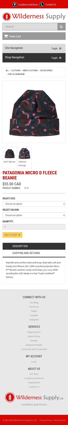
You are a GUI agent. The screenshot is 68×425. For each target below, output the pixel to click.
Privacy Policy (46, 420)
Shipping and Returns (26, 253)
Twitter (34, 311)
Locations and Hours (34, 378)
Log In (34, 361)
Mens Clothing (30, 70)
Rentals (34, 340)
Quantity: (8, 221)
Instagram (34, 319)
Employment (34, 382)
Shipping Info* (34, 332)
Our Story (34, 374)
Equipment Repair (34, 345)
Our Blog (34, 302)
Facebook (34, 306)
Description (20, 246)
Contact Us (34, 386)
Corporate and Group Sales (34, 349)
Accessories (46, 70)
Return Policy (34, 336)
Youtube (34, 315)
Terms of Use (59, 420)
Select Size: (9, 198)
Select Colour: (10, 209)
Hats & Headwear (16, 74)
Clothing (15, 70)
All (7, 70)
